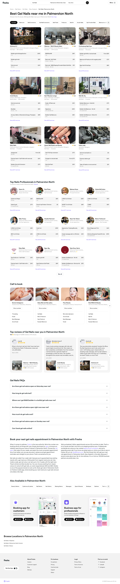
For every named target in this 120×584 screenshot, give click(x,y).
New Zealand (33, 9)
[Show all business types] (108, 486)
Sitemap (29, 569)
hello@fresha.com (77, 452)
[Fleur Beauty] (72, 306)
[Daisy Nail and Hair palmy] (47, 306)
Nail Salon (18, 9)
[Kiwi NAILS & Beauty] (98, 306)
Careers (29, 562)
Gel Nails (25, 9)
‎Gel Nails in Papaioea (9, 540)
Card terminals (54, 567)
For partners (54, 562)
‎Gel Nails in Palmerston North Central (13, 543)
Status (52, 572)
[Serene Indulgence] (21, 306)
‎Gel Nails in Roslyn (8, 545)
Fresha (29, 444)
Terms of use (77, 567)
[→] (110, 306)
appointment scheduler (91, 448)
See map (54, 17)
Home (12, 9)
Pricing (52, 564)
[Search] (87, 3)
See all (60, 274)
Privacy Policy (77, 562)
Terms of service (78, 564)
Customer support (32, 564)
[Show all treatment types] (108, 22)
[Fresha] (6, 3)
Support (53, 569)
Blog (28, 567)
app (47, 446)
